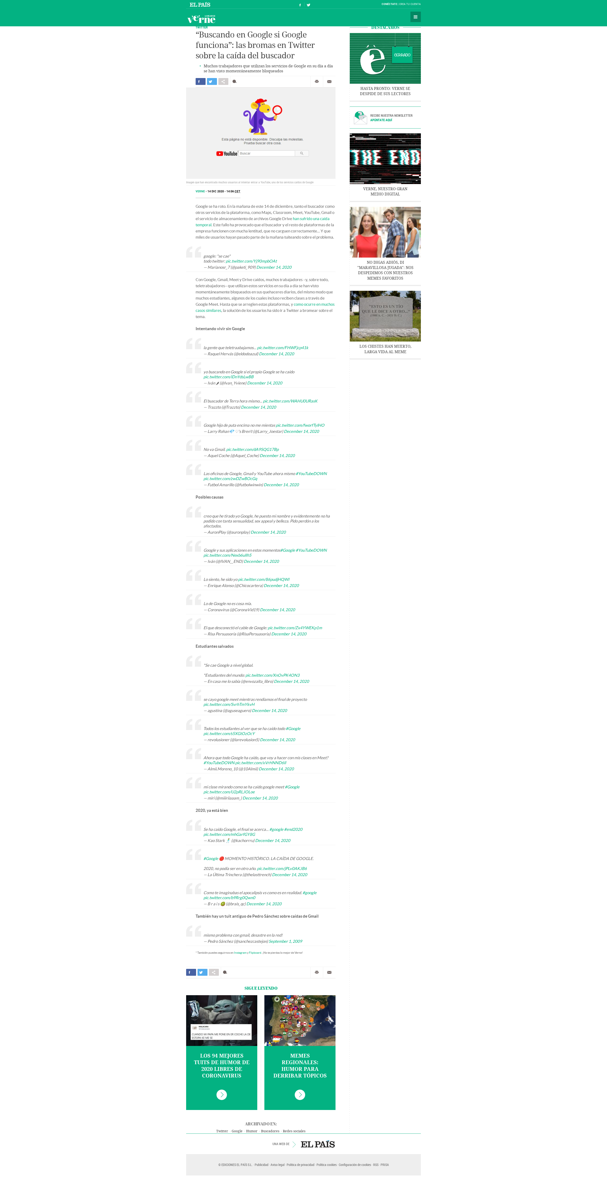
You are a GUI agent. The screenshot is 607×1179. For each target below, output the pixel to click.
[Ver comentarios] (235, 81)
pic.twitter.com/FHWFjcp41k (282, 347)
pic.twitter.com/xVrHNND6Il (260, 762)
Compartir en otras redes (223, 81)
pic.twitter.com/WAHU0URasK (290, 401)
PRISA (385, 1164)
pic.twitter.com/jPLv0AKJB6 (282, 868)
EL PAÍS (318, 1144)
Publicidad (261, 1164)
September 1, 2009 (285, 941)
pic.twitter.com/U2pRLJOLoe (229, 792)
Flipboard (255, 952)
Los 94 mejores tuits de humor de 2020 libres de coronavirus (221, 1066)
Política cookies (327, 1164)
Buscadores (270, 1131)
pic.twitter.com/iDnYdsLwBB (228, 377)
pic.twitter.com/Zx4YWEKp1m (295, 627)
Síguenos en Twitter (308, 4)
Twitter (202, 27)
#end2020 (293, 829)
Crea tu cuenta (410, 4)
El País (201, 4)
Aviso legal (278, 1164)
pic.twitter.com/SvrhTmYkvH (228, 704)
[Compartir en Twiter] (212, 81)
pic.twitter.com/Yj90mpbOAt (251, 261)
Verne (201, 19)
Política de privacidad (300, 1164)
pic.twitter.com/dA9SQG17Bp (252, 449)
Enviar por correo (329, 81)
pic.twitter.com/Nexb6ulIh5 (227, 555)
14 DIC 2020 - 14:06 (223, 191)
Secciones (415, 17)
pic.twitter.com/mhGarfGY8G (229, 834)
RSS (375, 1164)
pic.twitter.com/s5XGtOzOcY (229, 733)
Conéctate (389, 4)
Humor (252, 1131)
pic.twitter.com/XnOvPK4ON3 (272, 675)
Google (237, 1131)
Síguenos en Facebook (300, 4)
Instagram (240, 952)
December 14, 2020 (273, 267)
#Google (287, 550)
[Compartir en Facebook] (201, 81)
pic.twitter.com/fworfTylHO (300, 425)
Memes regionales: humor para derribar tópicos (300, 1066)
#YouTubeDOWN (311, 473)
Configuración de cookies (355, 1164)
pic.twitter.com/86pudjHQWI (263, 579)
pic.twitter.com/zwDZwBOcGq (230, 478)
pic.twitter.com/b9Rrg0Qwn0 (229, 897)
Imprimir (317, 81)
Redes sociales (294, 1131)
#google (276, 829)
